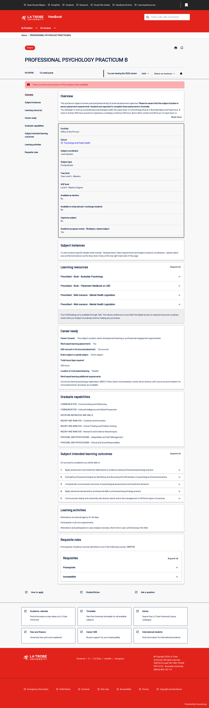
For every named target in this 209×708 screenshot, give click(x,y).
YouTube (97, 658)
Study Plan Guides (102, 5)
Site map (105, 689)
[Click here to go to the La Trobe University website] (32, 18)
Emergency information (37, 689)
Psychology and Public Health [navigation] (77, 143)
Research (84, 5)
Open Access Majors (36, 5)
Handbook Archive (124, 5)
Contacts (85, 689)
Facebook (81, 658)
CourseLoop (201, 704)
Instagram (119, 658)
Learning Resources (147, 5)
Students (70, 5)
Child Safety (64, 689)
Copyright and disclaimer (171, 689)
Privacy (145, 689)
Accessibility (125, 689)
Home (24, 35)
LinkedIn (107, 658)
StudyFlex (55, 5)
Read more (176, 117)
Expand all (175, 267)
